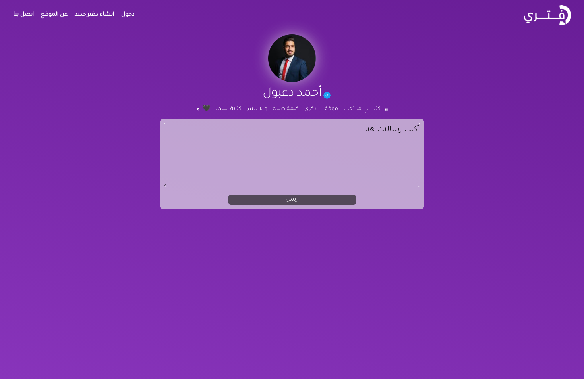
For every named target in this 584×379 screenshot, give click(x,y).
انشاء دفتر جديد (94, 15)
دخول (128, 15)
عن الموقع (54, 15)
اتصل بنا (24, 15)
